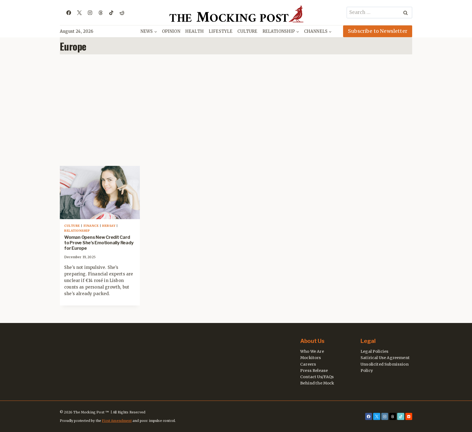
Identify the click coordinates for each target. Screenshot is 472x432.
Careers (308, 364)
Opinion (171, 31)
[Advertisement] (236, 110)
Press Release (314, 370)
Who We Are (312, 351)
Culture (247, 31)
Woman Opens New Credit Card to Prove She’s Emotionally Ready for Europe (98, 243)
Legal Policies (374, 351)
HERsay (108, 226)
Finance (91, 226)
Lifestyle (221, 31)
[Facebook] (68, 12)
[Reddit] (121, 12)
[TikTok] (111, 12)
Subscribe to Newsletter (377, 31)
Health (194, 31)
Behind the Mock (317, 383)
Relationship (77, 231)
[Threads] (100, 12)
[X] (79, 12)
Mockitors (310, 357)
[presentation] (100, 192)
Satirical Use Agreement (385, 357)
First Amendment (117, 421)
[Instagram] (90, 12)
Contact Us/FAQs (317, 376)
